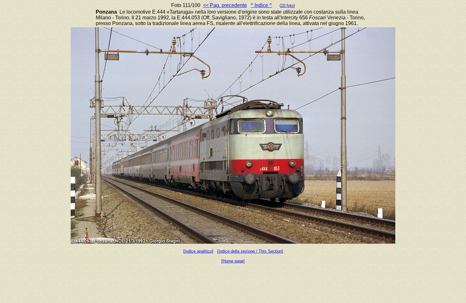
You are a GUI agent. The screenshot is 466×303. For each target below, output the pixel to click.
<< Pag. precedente (225, 5)
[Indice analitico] (198, 251)
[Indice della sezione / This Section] (250, 251)
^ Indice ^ (261, 5)
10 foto (287, 5)
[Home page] (233, 261)
